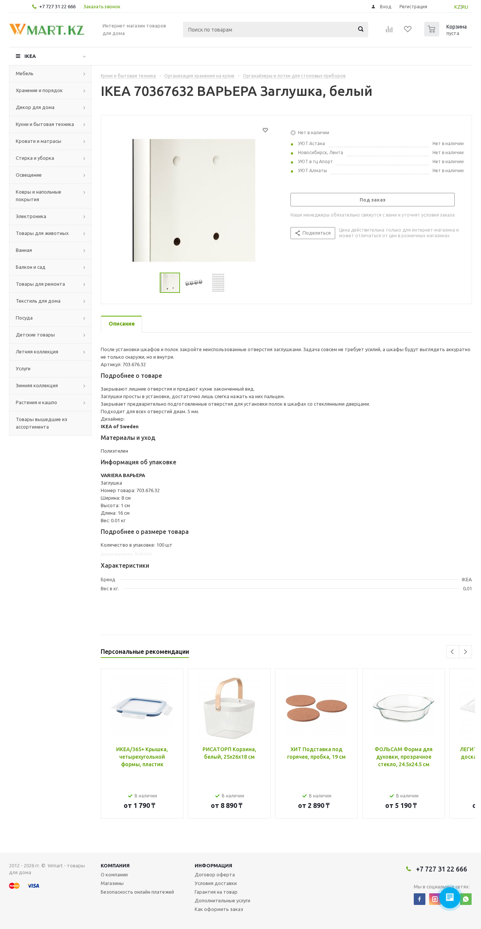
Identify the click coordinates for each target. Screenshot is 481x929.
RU (465, 6)
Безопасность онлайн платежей (137, 891)
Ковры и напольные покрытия (38, 195)
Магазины (112, 883)
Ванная (24, 250)
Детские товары (35, 334)
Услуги (23, 368)
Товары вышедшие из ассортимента (41, 423)
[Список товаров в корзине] (446, 34)
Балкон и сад (30, 267)
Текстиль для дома (38, 300)
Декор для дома (35, 107)
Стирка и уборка (35, 158)
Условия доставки (216, 883)
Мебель (24, 73)
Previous (452, 652)
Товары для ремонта (40, 283)
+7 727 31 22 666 (57, 6)
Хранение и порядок (39, 90)
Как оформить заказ (219, 909)
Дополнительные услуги (222, 900)
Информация (213, 865)
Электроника (31, 216)
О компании (114, 874)
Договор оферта (215, 874)
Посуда (24, 317)
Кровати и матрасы (38, 141)
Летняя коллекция (37, 351)
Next (465, 652)
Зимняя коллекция (37, 385)
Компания (115, 865)
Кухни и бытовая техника (45, 124)
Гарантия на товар (216, 891)
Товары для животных (42, 233)
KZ (457, 6)
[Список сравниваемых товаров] (389, 31)
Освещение (29, 174)
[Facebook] (419, 899)
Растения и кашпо (36, 402)
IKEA (30, 56)
